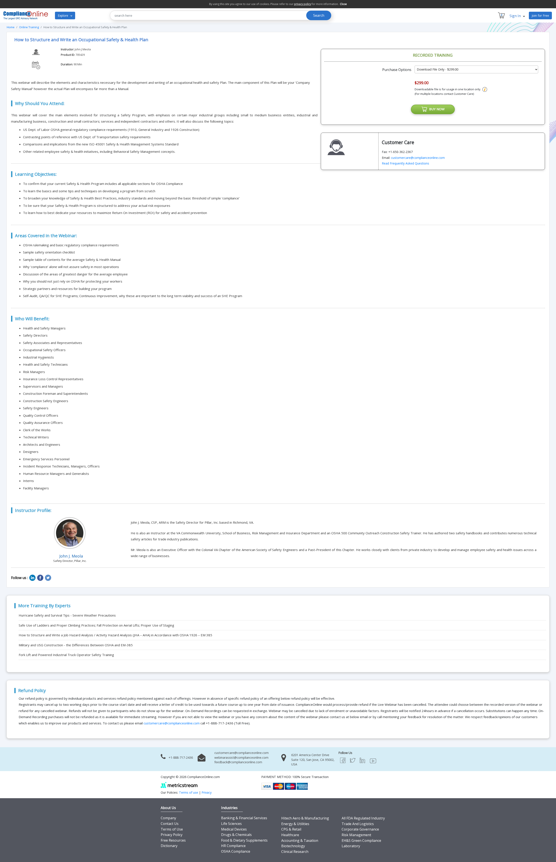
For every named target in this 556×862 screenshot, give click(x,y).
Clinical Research (294, 851)
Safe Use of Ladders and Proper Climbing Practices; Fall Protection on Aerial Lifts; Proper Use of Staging (96, 625)
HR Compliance (233, 845)
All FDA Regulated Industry (363, 818)
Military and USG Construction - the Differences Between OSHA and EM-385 (76, 645)
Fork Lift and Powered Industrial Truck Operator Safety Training (66, 655)
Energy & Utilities (295, 823)
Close (343, 4)
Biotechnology (293, 846)
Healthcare (290, 834)
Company (168, 818)
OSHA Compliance (235, 851)
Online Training (29, 27)
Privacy (207, 792)
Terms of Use (172, 829)
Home (11, 27)
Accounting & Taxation (299, 840)
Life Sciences (231, 823)
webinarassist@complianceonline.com (241, 757)
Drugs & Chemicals (236, 834)
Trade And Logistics (358, 823)
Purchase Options (396, 69)
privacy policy (302, 4)
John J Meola (83, 49)
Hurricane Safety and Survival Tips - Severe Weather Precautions (67, 615)
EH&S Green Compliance (361, 840)
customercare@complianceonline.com (418, 158)
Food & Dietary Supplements (244, 840)
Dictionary (169, 845)
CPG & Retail (291, 829)
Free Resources (173, 840)
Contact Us (170, 823)
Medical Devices (234, 829)
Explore (63, 15)
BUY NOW (436, 109)
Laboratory (351, 846)
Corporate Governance (360, 829)
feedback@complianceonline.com (238, 762)
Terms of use (188, 792)
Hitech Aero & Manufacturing (305, 818)
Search (318, 15)
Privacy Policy (171, 834)
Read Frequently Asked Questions (405, 163)
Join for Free (540, 15)
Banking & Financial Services (244, 818)
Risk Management (356, 834)
